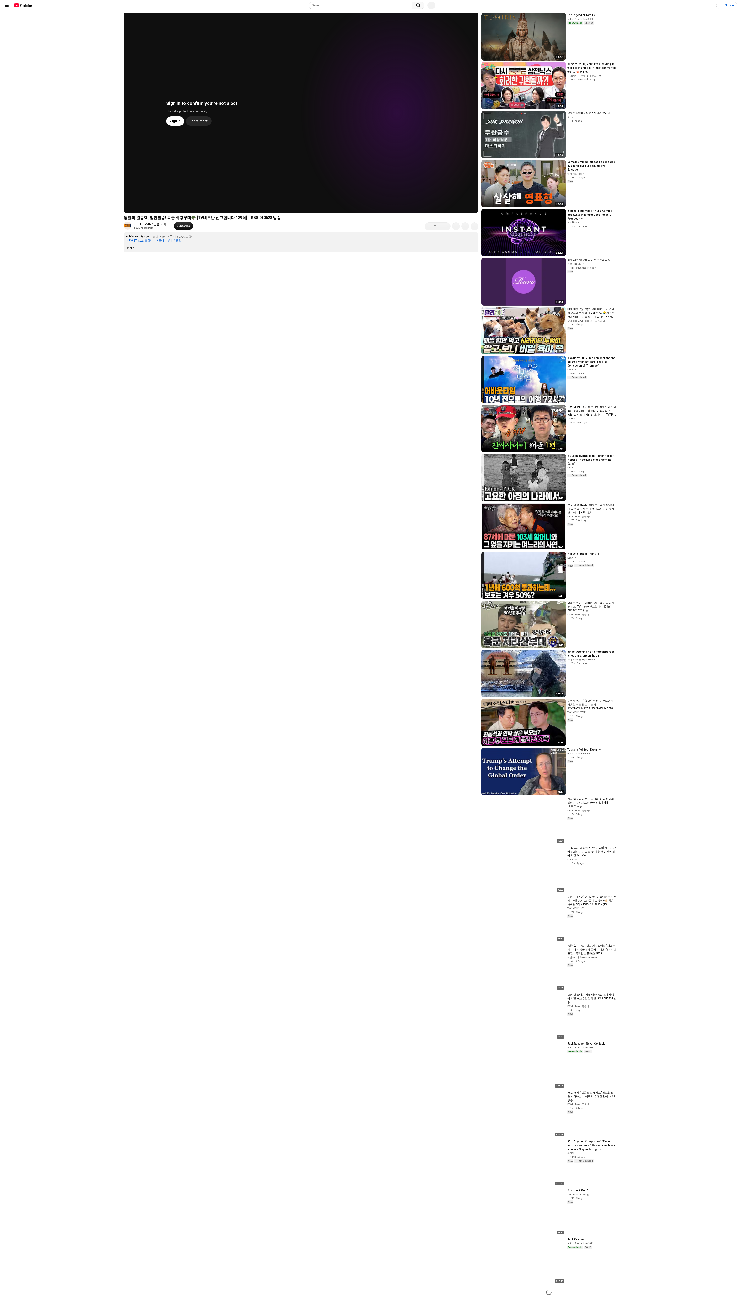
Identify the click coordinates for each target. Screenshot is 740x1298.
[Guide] (7, 5)
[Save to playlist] (465, 226)
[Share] (456, 226)
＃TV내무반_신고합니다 (182, 236)
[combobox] (361, 5)
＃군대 (163, 236)
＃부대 (169, 240)
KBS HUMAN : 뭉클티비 (150, 224)
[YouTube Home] (22, 5)
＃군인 (154, 236)
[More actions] (474, 226)
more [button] (130, 248)
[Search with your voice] (431, 5)
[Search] (418, 5)
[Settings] (711, 5)
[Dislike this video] (445, 226)
